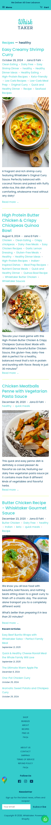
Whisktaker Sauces (13, 281)
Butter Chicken (11, 522)
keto (18, 527)
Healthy (6, 256)
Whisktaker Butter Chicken (21, 277)
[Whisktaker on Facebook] (19, 781)
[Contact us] (45, 819)
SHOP (25, 717)
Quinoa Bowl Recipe (36, 273)
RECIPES (25, 729)
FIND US (25, 733)
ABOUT (25, 725)
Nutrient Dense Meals (15, 269)
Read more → (10, 202)
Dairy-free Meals (28, 244)
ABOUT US (25, 747)
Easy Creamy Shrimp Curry (23, 52)
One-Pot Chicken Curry (16, 678)
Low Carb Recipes (15, 80)
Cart (46, 7)
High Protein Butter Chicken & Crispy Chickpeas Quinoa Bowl (20, 222)
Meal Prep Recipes (35, 265)
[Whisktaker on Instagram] (25, 781)
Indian (9, 527)
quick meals (22, 406)
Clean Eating (10, 64)
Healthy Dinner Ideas (27, 256)
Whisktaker (28, 815)
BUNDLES (25, 721)
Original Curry (19, 84)
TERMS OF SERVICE (25, 759)
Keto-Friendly (39, 76)
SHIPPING (25, 755)
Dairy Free (27, 64)
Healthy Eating (30, 72)
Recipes (8, 42)
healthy (27, 68)
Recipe (28, 89)
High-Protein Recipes (15, 76)
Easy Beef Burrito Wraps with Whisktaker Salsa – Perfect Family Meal (22, 639)
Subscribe (39, 806)
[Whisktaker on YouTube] (31, 781)
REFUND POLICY (25, 763)
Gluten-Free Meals (27, 252)
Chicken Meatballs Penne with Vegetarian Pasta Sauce (24, 391)
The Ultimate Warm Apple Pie (20, 667)
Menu (9, 7)
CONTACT (25, 751)
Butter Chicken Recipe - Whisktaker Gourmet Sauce (24, 508)
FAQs (25, 737)
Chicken (7, 240)
